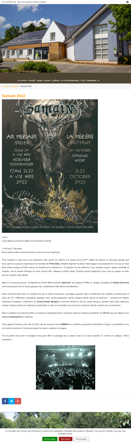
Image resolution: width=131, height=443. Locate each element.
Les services (22, 80)
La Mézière (56, 80)
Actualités (32, 80)
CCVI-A (83, 80)
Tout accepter (50, 439)
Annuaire (47, 80)
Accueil (5, 86)
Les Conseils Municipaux (70, 80)
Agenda (40, 80)
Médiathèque (91, 80)
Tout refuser (65, 439)
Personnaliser (81, 439)
